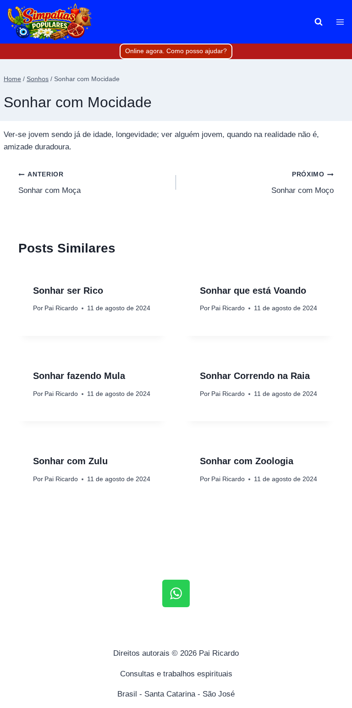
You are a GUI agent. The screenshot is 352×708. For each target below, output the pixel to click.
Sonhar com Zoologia (246, 461)
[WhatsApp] (176, 593)
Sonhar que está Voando (253, 290)
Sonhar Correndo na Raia (255, 376)
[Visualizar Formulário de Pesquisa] (318, 22)
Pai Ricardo (61, 308)
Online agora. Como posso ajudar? (176, 51)
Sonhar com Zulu (70, 461)
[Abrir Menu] (339, 22)
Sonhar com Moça (49, 183)
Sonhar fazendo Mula (79, 376)
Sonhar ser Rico (68, 290)
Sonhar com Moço (302, 183)
